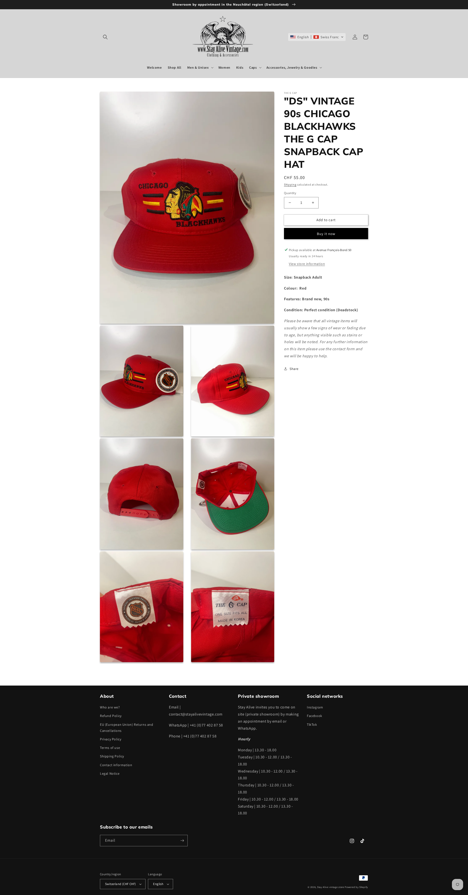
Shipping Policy (112, 756)
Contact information (116, 765)
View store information (307, 263)
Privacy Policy (110, 739)
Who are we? (110, 707)
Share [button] (294, 368)
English (158, 884)
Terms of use (110, 747)
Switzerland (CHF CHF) (120, 884)
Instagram (315, 707)
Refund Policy (111, 716)
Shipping (290, 184)
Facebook (314, 716)
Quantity (290, 193)
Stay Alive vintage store (330, 887)
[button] (105, 37)
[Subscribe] (182, 840)
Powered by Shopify (356, 887)
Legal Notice (109, 773)
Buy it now (326, 233)
